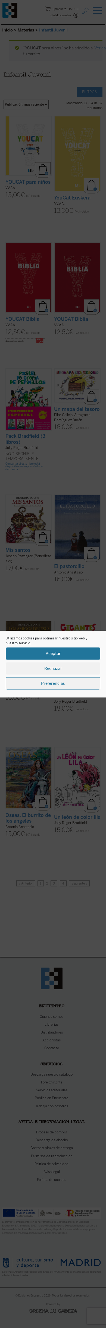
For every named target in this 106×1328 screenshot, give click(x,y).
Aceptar (53, 653)
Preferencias (53, 683)
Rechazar (53, 668)
